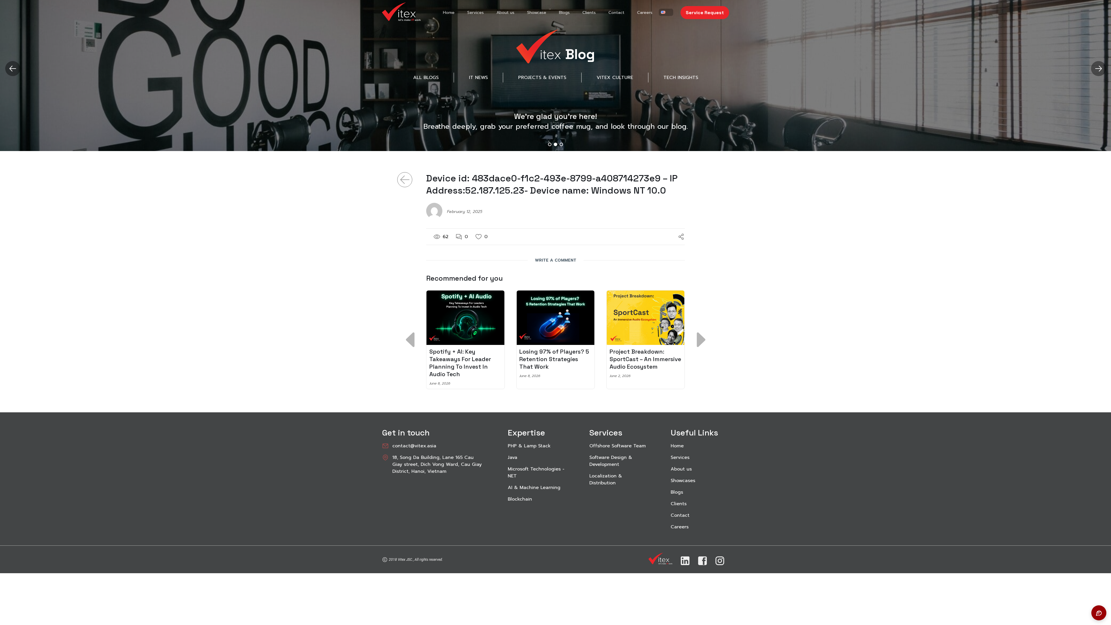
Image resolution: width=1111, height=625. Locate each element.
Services (475, 13)
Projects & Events (542, 77)
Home (449, 13)
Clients (589, 13)
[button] (1098, 68)
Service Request (705, 13)
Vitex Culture (615, 77)
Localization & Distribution (605, 479)
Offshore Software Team (617, 445)
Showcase (536, 13)
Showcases (683, 480)
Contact (616, 13)
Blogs (564, 13)
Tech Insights (680, 77)
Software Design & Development (610, 461)
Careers (644, 13)
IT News (478, 77)
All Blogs (426, 77)
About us (505, 13)
